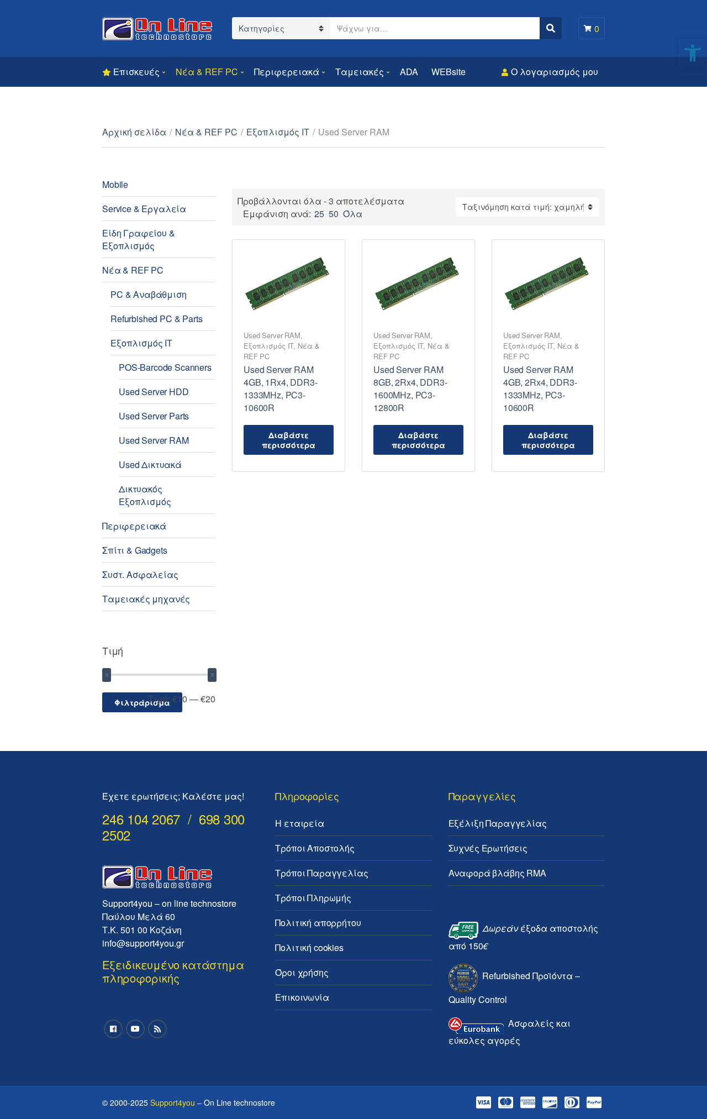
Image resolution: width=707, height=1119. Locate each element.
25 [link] (319, 213)
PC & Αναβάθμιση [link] (148, 294)
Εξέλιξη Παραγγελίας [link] (498, 823)
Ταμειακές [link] (359, 71)
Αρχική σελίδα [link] (134, 131)
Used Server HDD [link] (154, 391)
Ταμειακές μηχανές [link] (146, 598)
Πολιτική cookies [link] (309, 947)
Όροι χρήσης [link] (301, 972)
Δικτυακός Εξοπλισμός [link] (145, 495)
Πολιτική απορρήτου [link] (318, 922)
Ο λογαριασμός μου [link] (554, 71)
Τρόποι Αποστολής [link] (314, 848)
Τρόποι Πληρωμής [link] (313, 897)
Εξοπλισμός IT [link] (277, 131)
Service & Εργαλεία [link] (144, 208)
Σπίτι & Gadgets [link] (134, 550)
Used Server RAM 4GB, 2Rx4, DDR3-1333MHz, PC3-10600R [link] (540, 388)
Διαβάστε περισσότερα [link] (288, 439)
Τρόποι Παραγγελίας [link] (321, 872)
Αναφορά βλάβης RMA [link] (497, 872)
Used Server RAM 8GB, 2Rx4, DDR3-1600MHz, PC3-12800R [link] (410, 388)
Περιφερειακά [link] (286, 71)
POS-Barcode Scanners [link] (165, 367)
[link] (692, 53)
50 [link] (334, 213)
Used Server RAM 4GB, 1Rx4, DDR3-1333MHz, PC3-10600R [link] (280, 388)
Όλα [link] (352, 213)
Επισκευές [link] (136, 71)
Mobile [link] (115, 184)
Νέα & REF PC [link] (207, 71)
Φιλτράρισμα (142, 702)
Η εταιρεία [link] (299, 823)
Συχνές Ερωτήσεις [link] (488, 848)
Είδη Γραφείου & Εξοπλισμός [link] (138, 239)
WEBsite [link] (448, 71)
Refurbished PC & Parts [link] (156, 318)
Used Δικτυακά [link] (150, 464)
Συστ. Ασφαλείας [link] (140, 574)
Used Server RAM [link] (272, 335)
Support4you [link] (172, 1102)
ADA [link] (409, 71)
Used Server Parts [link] (154, 415)
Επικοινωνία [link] (302, 997)
